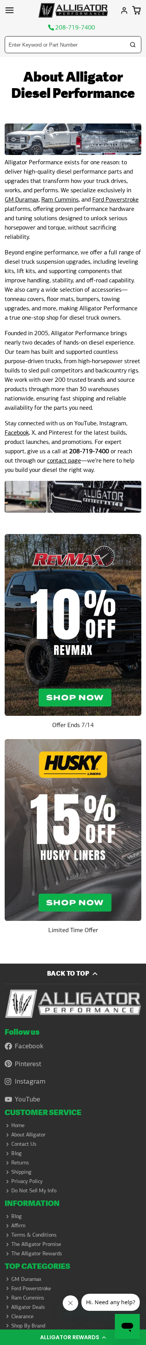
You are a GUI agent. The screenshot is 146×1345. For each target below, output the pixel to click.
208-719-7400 (75, 27)
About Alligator (28, 1134)
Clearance (22, 1316)
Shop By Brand (28, 1325)
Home (18, 1125)
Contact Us (23, 1143)
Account (124, 10)
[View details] (73, 634)
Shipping (21, 1171)
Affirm (18, 1225)
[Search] (133, 45)
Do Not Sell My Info (33, 1190)
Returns (20, 1162)
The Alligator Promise (36, 1244)
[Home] (73, 10)
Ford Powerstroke (115, 199)
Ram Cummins (60, 199)
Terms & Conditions (33, 1234)
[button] (73, 1337)
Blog (16, 1153)
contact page (64, 460)
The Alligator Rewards (36, 1253)
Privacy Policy (26, 1181)
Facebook (17, 432)
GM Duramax (22, 199)
